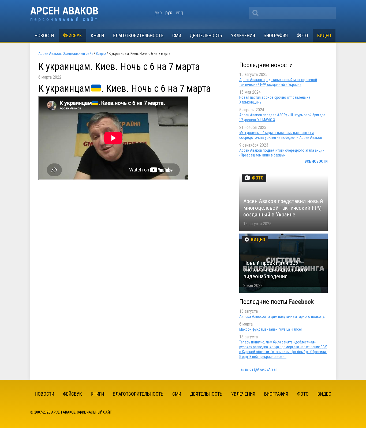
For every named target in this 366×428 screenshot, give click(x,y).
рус (168, 12)
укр (158, 12)
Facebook (301, 301)
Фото (302, 35)
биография (276, 35)
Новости (44, 35)
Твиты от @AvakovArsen (258, 369)
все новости (316, 161)
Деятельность (206, 35)
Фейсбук (72, 35)
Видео (324, 35)
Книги (97, 35)
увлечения (243, 35)
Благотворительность (138, 35)
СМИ (176, 35)
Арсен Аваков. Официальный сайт (64, 14)
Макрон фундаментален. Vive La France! (270, 329)
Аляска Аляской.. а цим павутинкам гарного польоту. (282, 316)
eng (179, 12)
